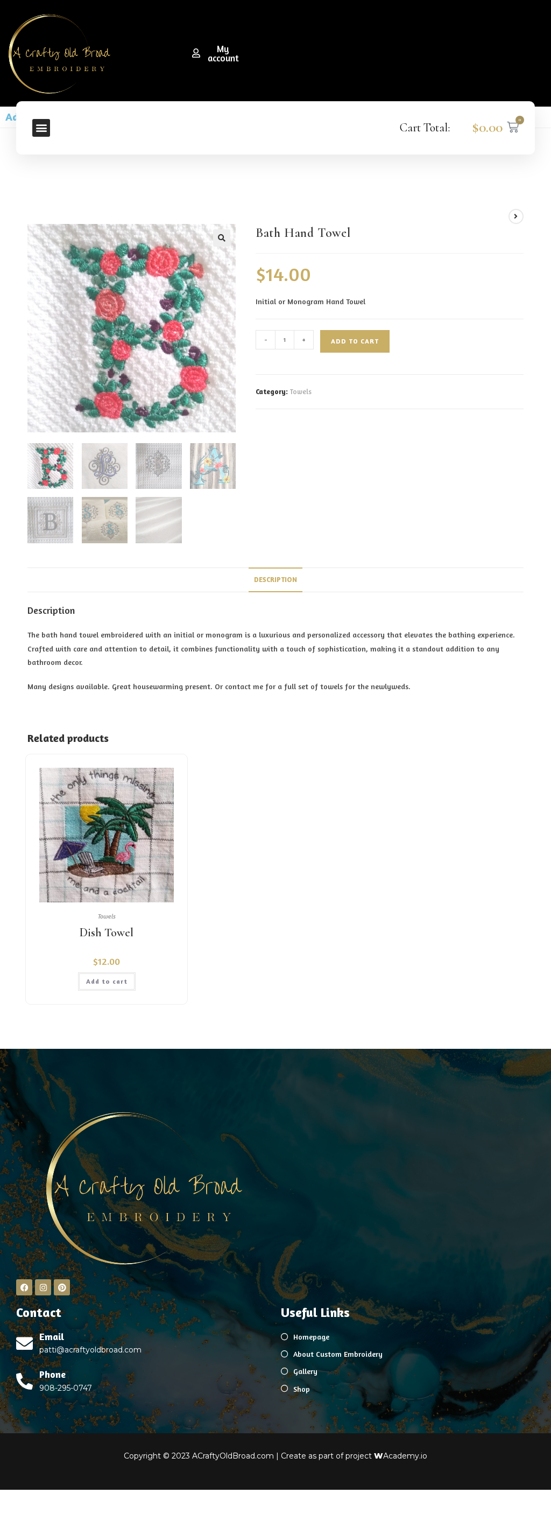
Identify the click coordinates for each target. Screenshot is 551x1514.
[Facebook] (24, 1287)
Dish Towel (106, 933)
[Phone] (24, 1381)
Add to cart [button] (107, 981)
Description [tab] (275, 580)
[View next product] (516, 216)
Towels (300, 391)
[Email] (24, 1343)
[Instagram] (43, 1287)
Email (51, 1336)
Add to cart (355, 341)
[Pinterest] (62, 1287)
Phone (52, 1374)
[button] (41, 128)
